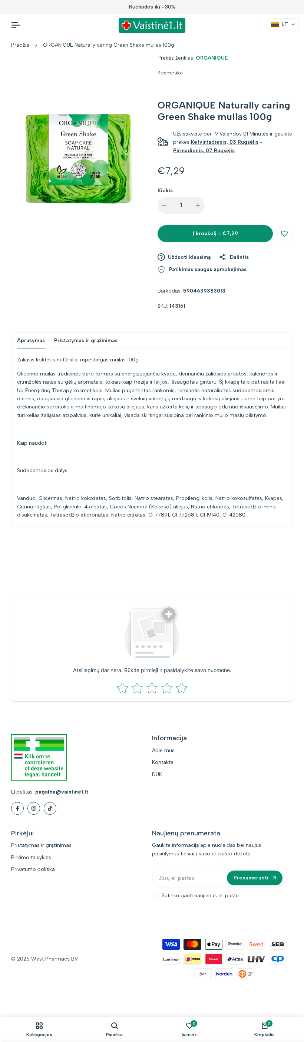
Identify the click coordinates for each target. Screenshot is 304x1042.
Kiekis (165, 190)
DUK (157, 774)
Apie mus (163, 750)
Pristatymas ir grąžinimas (86, 340)
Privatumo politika (33, 869)
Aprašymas (31, 340)
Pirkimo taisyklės (31, 857)
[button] (284, 233)
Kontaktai (163, 762)
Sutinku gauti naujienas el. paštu (200, 895)
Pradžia (20, 45)
